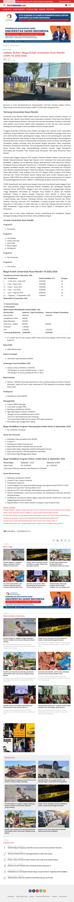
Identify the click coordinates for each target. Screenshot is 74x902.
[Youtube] (37, 891)
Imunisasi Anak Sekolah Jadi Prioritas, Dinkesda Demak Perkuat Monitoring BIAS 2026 (30, 518)
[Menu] (4, 5)
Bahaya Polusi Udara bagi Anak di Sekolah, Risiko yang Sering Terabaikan (52, 830)
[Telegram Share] (65, 540)
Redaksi (54, 896)
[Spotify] (40, 891)
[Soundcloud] (44, 891)
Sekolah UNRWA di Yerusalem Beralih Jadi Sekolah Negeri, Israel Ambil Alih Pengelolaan (52, 781)
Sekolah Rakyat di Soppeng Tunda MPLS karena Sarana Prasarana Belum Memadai (20, 781)
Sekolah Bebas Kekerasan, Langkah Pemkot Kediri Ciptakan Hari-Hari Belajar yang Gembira (33, 523)
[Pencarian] (69, 5)
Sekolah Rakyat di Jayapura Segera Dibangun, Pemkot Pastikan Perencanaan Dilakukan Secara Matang (37, 510)
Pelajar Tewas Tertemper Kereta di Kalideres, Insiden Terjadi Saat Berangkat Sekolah (30, 513)
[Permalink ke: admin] (4, 60)
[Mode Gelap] (66, 5)
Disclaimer (11, 896)
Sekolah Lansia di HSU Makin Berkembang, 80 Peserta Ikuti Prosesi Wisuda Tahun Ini (30, 521)
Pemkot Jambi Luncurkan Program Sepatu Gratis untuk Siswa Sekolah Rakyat (33, 860)
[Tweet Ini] (57, 540)
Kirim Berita (63, 896)
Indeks (32, 896)
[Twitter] (33, 891)
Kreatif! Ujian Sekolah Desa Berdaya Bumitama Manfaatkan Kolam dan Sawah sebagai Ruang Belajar (36, 515)
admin (9, 59)
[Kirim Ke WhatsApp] (69, 540)
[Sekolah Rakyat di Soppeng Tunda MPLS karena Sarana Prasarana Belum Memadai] (20, 769)
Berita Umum (7, 49)
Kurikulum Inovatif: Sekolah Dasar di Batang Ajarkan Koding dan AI (29, 866)
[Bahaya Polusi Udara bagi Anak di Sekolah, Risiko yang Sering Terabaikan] (53, 819)
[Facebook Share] (53, 540)
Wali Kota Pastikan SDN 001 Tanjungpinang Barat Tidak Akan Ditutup (30, 854)
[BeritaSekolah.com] (16, 5)
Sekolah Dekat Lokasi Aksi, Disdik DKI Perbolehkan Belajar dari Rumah (30, 878)
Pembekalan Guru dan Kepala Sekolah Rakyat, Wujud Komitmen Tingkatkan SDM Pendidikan (37, 872)
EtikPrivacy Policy (21, 896)
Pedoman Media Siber (43, 896)
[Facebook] (30, 891)
